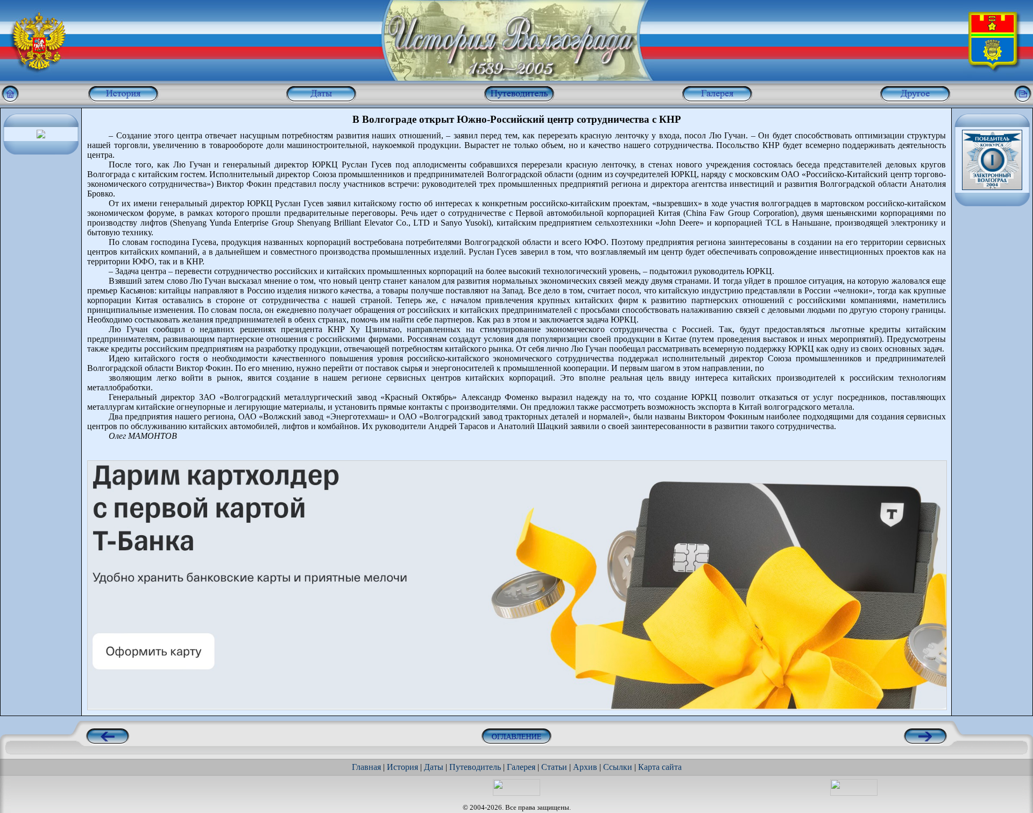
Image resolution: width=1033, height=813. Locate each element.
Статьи (554, 767)
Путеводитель (475, 767)
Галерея (521, 767)
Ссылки (617, 767)
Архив (585, 767)
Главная (366, 767)
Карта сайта (660, 767)
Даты (433, 767)
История (402, 767)
